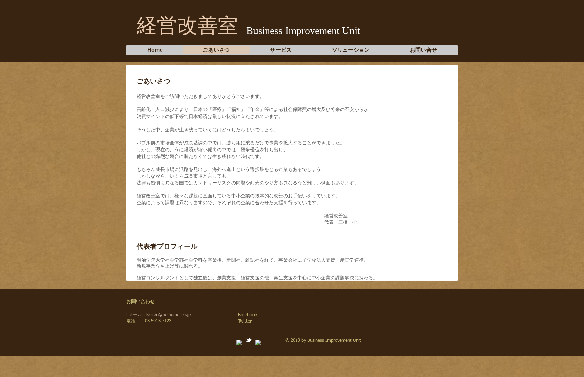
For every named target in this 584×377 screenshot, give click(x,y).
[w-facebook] (239, 343)
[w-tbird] (249, 340)
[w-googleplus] (258, 343)
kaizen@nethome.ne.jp (168, 315)
